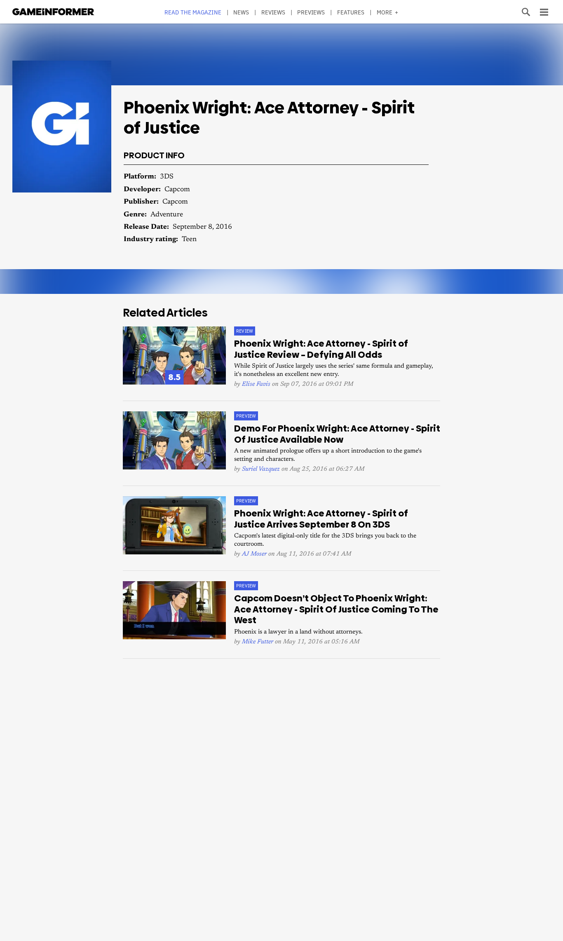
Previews (311, 12)
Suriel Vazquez (261, 469)
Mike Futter (257, 642)
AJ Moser (254, 554)
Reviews (273, 12)
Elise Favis (256, 384)
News (241, 12)
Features (351, 12)
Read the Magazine (192, 12)
